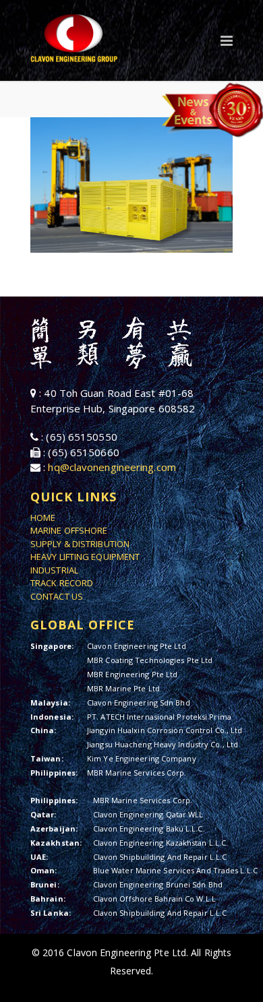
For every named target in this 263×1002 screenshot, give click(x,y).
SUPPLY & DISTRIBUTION (79, 544)
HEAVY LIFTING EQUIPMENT (85, 557)
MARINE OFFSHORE (69, 530)
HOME (42, 517)
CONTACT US (56, 596)
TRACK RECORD (61, 583)
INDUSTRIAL (54, 570)
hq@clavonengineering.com (111, 467)
